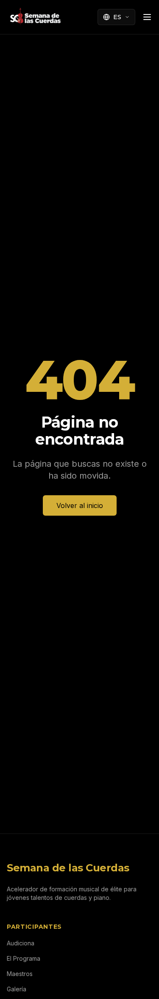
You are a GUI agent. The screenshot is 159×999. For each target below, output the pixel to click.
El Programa (23, 958)
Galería (16, 989)
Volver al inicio (79, 505)
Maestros (20, 973)
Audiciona (20, 943)
